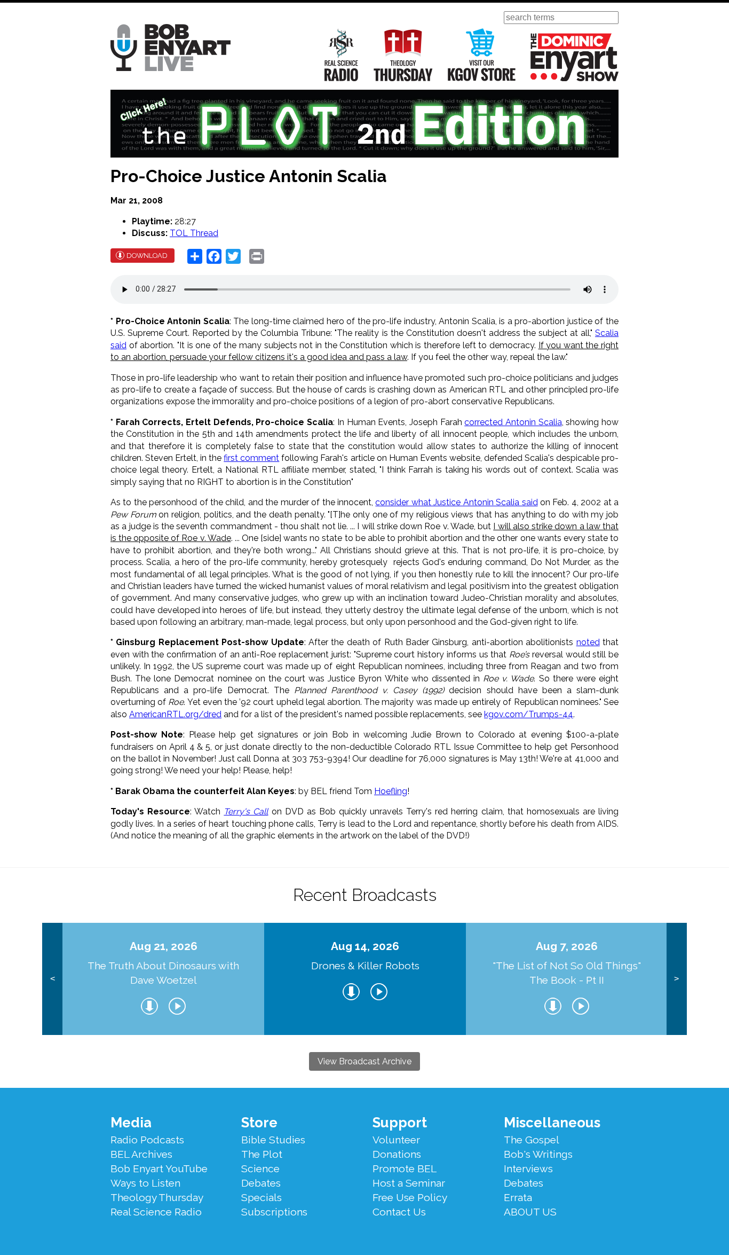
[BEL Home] (170, 49)
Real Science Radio (341, 54)
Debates (261, 1183)
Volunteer (396, 1140)
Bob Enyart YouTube (159, 1168)
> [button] (676, 978)
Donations (397, 1154)
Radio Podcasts (147, 1140)
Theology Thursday (403, 54)
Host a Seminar (409, 1183)
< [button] (52, 978)
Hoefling (390, 791)
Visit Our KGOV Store (482, 54)
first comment (251, 458)
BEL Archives (141, 1154)
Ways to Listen (145, 1183)
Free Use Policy (410, 1197)
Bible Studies (273, 1140)
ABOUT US (530, 1212)
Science (260, 1168)
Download (147, 256)
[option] (163, 979)
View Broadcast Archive (364, 1061)
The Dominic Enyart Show (574, 57)
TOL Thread (194, 233)
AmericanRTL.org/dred (175, 714)
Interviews (528, 1168)
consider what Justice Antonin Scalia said (456, 502)
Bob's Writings (538, 1154)
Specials (261, 1197)
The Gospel (531, 1140)
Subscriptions (274, 1212)
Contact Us (399, 1212)
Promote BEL (405, 1168)
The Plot (261, 1154)
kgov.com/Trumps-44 (528, 714)
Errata (518, 1197)
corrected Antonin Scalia (512, 422)
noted (588, 642)
